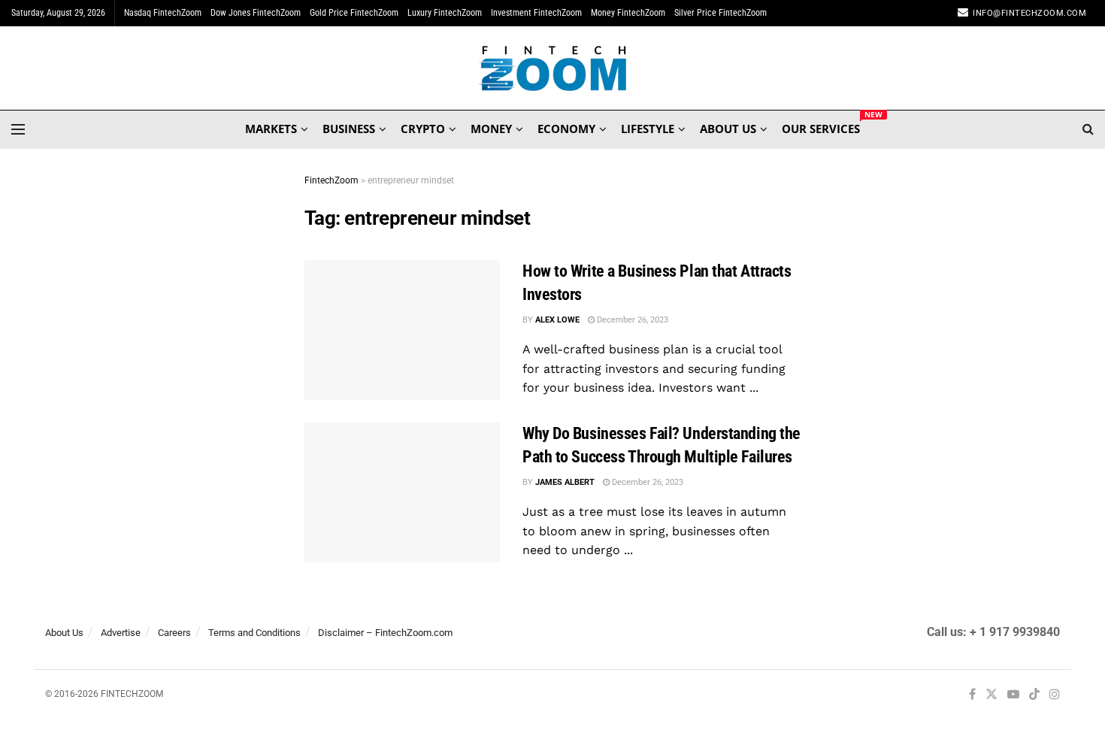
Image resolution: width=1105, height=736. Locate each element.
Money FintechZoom (628, 13)
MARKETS (271, 128)
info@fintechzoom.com (1029, 13)
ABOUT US (728, 128)
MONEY (491, 128)
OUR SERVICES (821, 126)
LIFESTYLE (647, 128)
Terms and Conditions (254, 632)
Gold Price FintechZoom (354, 13)
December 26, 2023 (631, 320)
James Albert (565, 482)
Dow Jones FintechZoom (255, 13)
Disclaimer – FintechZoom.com (385, 632)
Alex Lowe (557, 320)
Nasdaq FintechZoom (162, 13)
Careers (174, 632)
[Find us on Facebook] (972, 695)
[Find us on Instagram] (1054, 695)
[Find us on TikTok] (1034, 695)
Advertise (121, 632)
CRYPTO (423, 128)
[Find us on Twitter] (991, 695)
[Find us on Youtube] (1013, 695)
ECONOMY (566, 128)
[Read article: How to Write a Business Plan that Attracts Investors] (402, 330)
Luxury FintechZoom (444, 13)
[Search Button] (1088, 129)
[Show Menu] (18, 129)
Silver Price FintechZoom (720, 13)
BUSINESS (348, 128)
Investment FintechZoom (536, 13)
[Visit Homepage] (552, 68)
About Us (64, 632)
